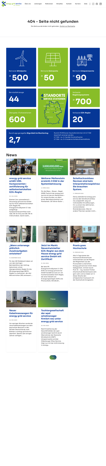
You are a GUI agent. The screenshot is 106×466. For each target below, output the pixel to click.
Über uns (28, 4)
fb (97, 4)
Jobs (85, 4)
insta (93, 4)
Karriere (78, 4)
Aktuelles (59, 4)
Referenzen (49, 4)
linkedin (100, 4)
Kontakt (69, 4)
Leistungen (38, 4)
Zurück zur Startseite (67, 26)
